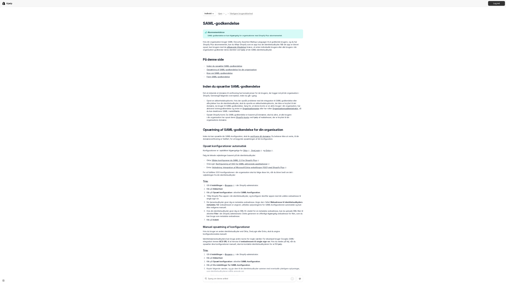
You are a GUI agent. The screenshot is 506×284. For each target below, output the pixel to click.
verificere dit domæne (260, 136)
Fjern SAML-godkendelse (218, 77)
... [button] (226, 13)
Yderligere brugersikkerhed (241, 13)
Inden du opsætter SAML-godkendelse (224, 66)
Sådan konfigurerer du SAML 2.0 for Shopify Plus (234, 160)
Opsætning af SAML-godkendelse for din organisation (232, 70)
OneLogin (255, 150)
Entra (268, 150)
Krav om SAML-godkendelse (220, 73)
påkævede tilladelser (236, 47)
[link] (7, 3)
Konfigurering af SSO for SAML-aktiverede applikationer (241, 164)
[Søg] (292, 279)
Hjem (220, 13)
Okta (245, 150)
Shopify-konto (242, 117)
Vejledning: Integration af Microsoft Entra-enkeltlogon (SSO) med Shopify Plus (248, 167)
